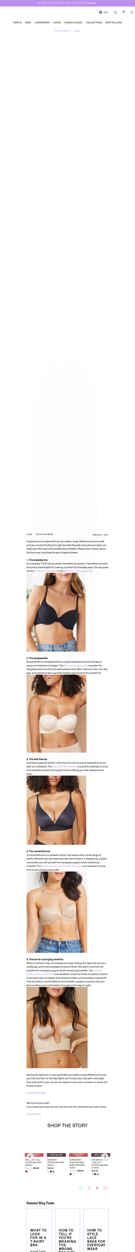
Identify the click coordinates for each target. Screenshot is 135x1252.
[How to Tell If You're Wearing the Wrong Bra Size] (67, 1216)
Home (29, 534)
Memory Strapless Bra (76, 665)
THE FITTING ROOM (44, 534)
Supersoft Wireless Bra (64, 766)
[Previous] (30, 1156)
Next (106, 535)
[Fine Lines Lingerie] (70, 12)
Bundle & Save (73, 22)
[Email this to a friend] (105, 1188)
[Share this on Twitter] (81, 1188)
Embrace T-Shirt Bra (45, 571)
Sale (77, 31)
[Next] (104, 1156)
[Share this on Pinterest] (97, 1188)
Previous (97, 535)
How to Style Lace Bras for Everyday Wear (96, 1239)
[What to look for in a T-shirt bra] (39, 1216)
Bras (28, 22)
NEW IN (17, 22)
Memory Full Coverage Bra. (78, 571)
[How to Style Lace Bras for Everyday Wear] (95, 1216)
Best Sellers (114, 22)
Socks (57, 22)
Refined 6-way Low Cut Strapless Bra (61, 866)
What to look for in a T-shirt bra (38, 1237)
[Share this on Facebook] (89, 1188)
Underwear (42, 22)
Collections (94, 22)
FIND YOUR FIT (63, 31)
